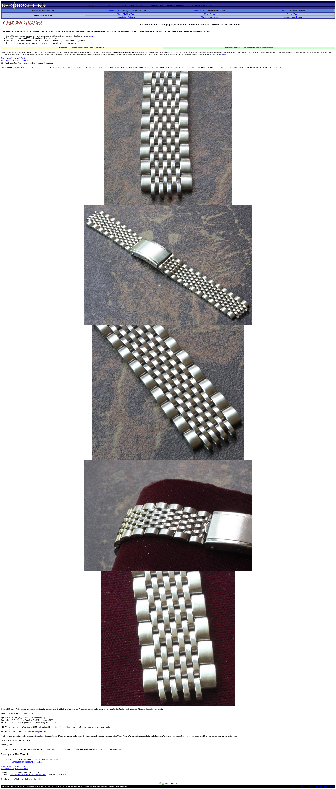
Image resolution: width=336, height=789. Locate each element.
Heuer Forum (209, 14)
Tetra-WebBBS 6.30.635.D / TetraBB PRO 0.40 (28, 775)
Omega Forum (293, 14)
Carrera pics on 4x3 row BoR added (27, 762)
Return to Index (7, 60)
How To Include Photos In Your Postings (256, 48)
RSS (23, 58)
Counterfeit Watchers (126, 17)
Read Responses (21, 60)
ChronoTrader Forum (293, 17)
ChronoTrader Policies (80, 48)
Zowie (283, 11)
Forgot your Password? (10, 58)
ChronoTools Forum (209, 17)
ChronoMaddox (113, 11)
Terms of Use (99, 48)
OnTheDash (199, 11)
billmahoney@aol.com (37, 731)
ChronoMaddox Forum (126, 14)
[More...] (224, 54)
